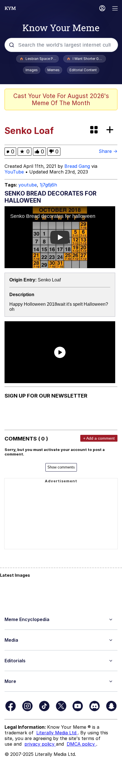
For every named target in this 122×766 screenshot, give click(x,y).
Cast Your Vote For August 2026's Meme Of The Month (61, 99)
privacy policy (40, 744)
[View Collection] (94, 130)
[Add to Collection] (110, 130)
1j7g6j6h (48, 185)
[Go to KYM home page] (10, 8)
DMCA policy (81, 744)
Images (32, 70)
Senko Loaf (49, 279)
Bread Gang (77, 166)
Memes (53, 70)
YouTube (14, 172)
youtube (27, 185)
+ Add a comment (99, 438)
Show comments (61, 467)
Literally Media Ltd (57, 732)
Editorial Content (83, 70)
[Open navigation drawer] (115, 9)
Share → (108, 151)
